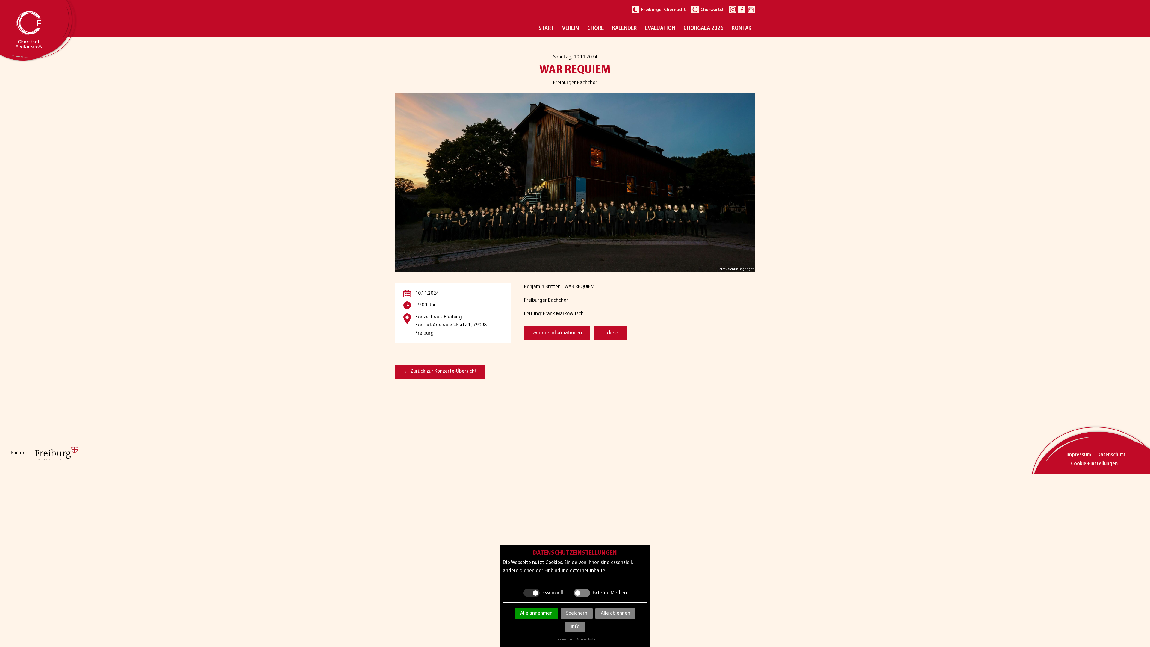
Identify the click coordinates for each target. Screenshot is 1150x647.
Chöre (595, 28)
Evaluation (660, 28)
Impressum (1078, 455)
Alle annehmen (536, 613)
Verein (570, 28)
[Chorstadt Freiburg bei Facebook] (741, 9)
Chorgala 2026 (703, 28)
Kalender (624, 28)
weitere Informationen (557, 333)
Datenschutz (1111, 455)
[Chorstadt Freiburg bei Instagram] (732, 9)
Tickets (610, 333)
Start (546, 28)
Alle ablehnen (615, 613)
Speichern (576, 613)
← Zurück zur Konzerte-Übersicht (440, 371)
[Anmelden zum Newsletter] (751, 9)
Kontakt (743, 28)
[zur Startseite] (37, 56)
